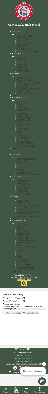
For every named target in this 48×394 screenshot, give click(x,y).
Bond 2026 (21, 40)
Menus (19, 122)
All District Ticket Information (28, 89)
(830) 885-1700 (27, 358)
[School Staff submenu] (13, 56)
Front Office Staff (24, 62)
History (20, 47)
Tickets (26, 392)
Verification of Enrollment (27, 146)
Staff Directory (22, 69)
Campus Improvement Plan (27, 42)
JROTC (20, 131)
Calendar (16, 392)
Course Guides (22, 109)
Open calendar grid (30, 313)
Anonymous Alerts (39, 392)
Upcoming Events (9, 309)
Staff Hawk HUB (24, 71)
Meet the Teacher (23, 120)
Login (16, 372)
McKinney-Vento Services (27, 124)
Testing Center (22, 139)
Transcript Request (24, 142)
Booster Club (22, 87)
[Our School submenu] (13, 34)
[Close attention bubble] (44, 364)
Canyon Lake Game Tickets (28, 93)
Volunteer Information (25, 144)
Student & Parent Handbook (28, 137)
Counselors (21, 60)
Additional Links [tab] (24, 280)
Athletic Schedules (24, 80)
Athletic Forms (22, 78)
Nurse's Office (22, 64)
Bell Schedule (22, 102)
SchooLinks (21, 135)
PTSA (19, 133)
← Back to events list (12, 313)
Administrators (22, 58)
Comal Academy (23, 106)
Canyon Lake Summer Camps (28, 82)
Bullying (20, 104)
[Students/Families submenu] (13, 100)
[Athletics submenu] (13, 76)
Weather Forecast (23, 91)
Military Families (23, 126)
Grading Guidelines (24, 115)
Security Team (22, 67)
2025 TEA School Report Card (29, 51)
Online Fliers (22, 128)
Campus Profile (23, 45)
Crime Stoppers (23, 113)
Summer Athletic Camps (26, 84)
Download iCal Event (33, 306)
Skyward (5, 392)
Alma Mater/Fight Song (26, 36)
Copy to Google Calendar (12, 306)
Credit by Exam (23, 111)
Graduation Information (26, 117)
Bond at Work (22, 38)
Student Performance (25, 49)
